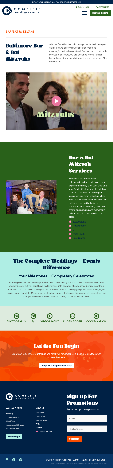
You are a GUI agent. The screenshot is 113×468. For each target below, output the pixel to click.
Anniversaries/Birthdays (15, 425)
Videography (79, 225)
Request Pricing (100, 12)
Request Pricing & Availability (57, 365)
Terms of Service (98, 463)
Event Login (14, 436)
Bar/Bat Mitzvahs (12, 429)
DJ (74, 229)
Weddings (9, 414)
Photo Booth (78, 234)
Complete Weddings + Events (66, 460)
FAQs (38, 424)
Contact (39, 428)
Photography (79, 221)
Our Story (40, 413)
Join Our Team (41, 420)
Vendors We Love (45, 431)
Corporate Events (12, 417)
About (40, 408)
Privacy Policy (86, 463)
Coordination (79, 238)
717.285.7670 (104, 7)
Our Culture (40, 416)
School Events (11, 421)
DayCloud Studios (99, 460)
